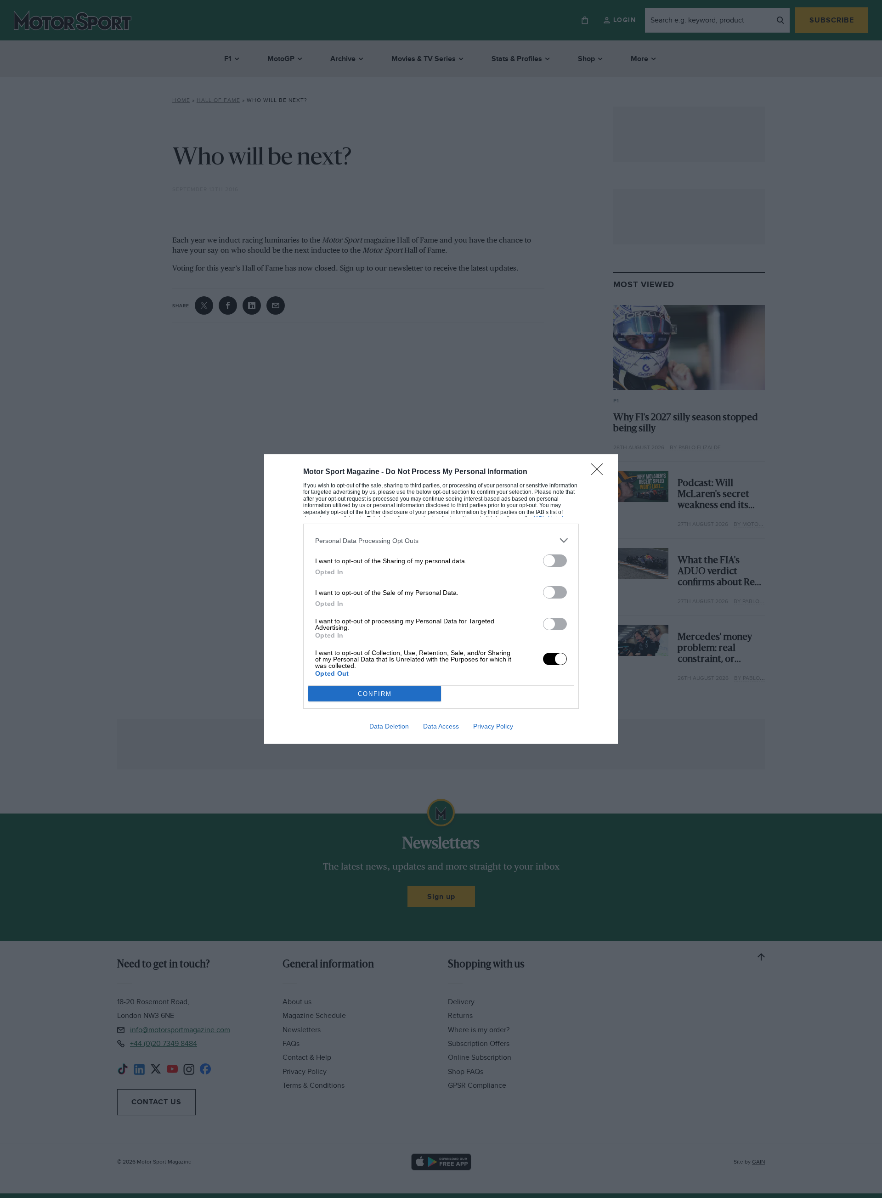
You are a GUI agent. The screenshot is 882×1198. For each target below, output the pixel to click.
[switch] (555, 560)
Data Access (441, 726)
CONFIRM (375, 693)
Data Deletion (389, 726)
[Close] (600, 472)
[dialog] (441, 599)
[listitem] (441, 540)
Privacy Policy (493, 726)
